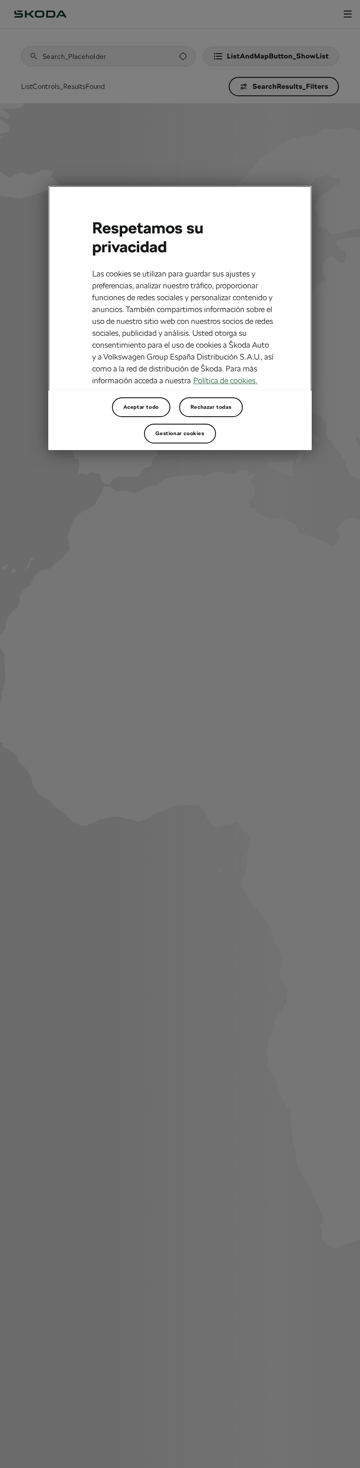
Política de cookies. (225, 380)
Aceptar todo (141, 407)
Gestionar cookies (179, 433)
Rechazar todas (211, 407)
